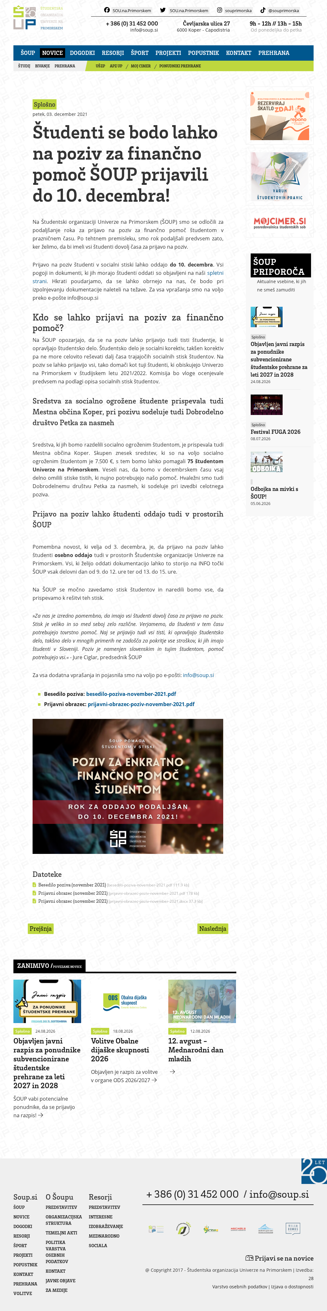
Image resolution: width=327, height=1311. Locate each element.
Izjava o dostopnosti (292, 1287)
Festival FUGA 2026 (275, 431)
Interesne (100, 1216)
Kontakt (238, 52)
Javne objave (60, 1280)
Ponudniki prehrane (180, 66)
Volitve (22, 1293)
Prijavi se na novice (284, 1258)
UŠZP (100, 66)
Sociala (98, 1245)
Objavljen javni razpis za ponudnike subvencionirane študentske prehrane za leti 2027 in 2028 (46, 1063)
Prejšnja (41, 928)
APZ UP (116, 66)
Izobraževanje (106, 1226)
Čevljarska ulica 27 (206, 23)
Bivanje (42, 66)
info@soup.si (144, 30)
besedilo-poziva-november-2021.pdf (131, 693)
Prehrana (273, 52)
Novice (52, 52)
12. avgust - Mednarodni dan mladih (196, 1049)
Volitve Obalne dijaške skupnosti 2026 (120, 1049)
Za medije (56, 1290)
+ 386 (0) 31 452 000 (132, 23)
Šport (139, 52)
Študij (24, 66)
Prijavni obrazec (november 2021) (118, 893)
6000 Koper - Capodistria (203, 30)
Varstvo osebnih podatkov (239, 1287)
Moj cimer (141, 66)
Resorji (113, 52)
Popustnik (203, 52)
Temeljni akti (61, 1232)
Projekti (168, 52)
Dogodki (82, 52)
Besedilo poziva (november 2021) (113, 884)
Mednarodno (104, 1236)
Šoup (28, 52)
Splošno (258, 337)
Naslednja (212, 928)
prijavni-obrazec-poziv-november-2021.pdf (141, 704)
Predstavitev (61, 1207)
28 (311, 1278)
